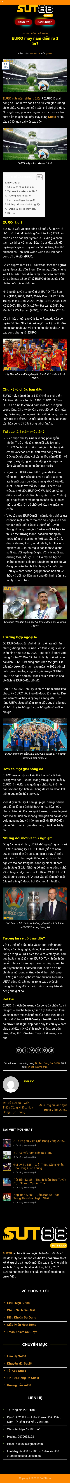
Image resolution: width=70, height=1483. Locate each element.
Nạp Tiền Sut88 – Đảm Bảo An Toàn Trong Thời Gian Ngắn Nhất (36, 1196)
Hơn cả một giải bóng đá (21, 200)
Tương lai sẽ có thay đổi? (21, 208)
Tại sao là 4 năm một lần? (22, 191)
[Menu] (5, 11)
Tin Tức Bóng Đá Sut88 (35, 34)
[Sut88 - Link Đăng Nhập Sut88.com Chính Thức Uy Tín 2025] (35, 11)
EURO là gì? (14, 182)
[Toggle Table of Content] (38, 177)
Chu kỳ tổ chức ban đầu (20, 186)
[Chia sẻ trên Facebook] (25, 1050)
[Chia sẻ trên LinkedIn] (51, 1050)
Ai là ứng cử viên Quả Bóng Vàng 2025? (39, 1140)
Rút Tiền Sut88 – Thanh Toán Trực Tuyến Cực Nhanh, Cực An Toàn (39, 1181)
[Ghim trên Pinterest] (45, 1050)
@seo (49, 54)
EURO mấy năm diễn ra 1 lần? (33, 1152)
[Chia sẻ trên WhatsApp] (19, 1050)
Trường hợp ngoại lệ (19, 195)
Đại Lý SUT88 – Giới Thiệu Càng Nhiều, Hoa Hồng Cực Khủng (18, 1107)
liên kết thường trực (36, 1067)
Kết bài (11, 213)
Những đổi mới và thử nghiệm (24, 204)
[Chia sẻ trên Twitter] (32, 1050)
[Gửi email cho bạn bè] (38, 1050)
